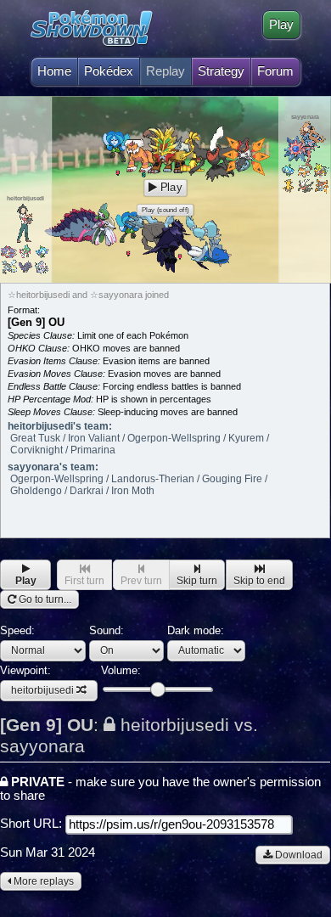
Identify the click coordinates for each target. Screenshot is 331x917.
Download (297, 855)
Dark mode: (195, 630)
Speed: (17, 630)
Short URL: (32, 823)
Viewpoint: (37, 680)
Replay (165, 71)
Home (54, 71)
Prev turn (141, 581)
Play (281, 24)
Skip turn (197, 581)
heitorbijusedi (42, 690)
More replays (42, 881)
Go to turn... (43, 599)
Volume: (121, 670)
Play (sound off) (165, 210)
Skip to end (259, 581)
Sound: (106, 630)
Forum (275, 71)
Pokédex (108, 71)
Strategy (221, 71)
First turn (84, 581)
